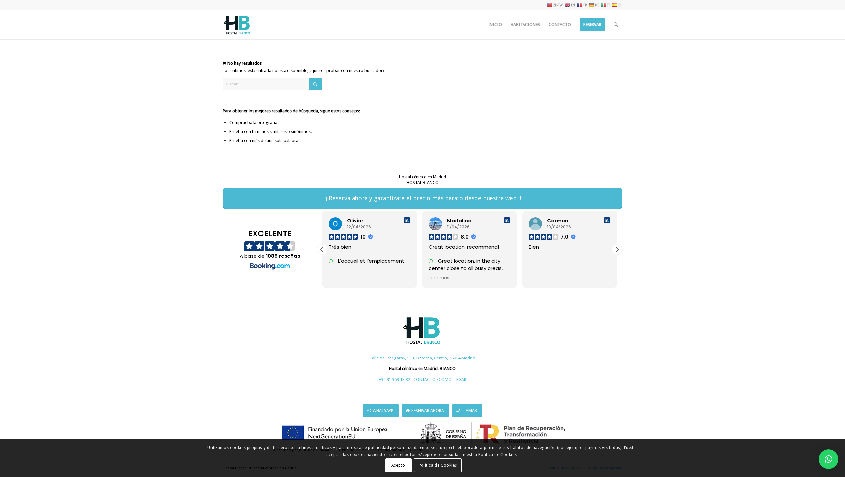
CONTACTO (424, 379)
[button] (617, 249)
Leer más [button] (439, 278)
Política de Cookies (438, 465)
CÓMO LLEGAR (452, 379)
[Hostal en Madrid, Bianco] (237, 24)
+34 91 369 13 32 (394, 379)
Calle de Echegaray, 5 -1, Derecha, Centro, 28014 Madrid (422, 358)
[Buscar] (615, 24)
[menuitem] (495, 24)
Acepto (398, 465)
